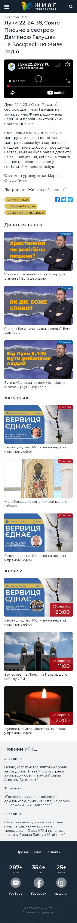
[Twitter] (63, 199)
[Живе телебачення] (38, 6)
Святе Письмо (18, 199)
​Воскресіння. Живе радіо (26, 212)
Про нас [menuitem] (23, 852)
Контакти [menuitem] (53, 852)
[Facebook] (57, 199)
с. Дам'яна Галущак (21, 206)
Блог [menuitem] (37, 852)
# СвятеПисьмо (42, 105)
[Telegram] (70, 199)
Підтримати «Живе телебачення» (34, 190)
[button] (7, 7)
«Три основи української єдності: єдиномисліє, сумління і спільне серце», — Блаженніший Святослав (37, 801)
